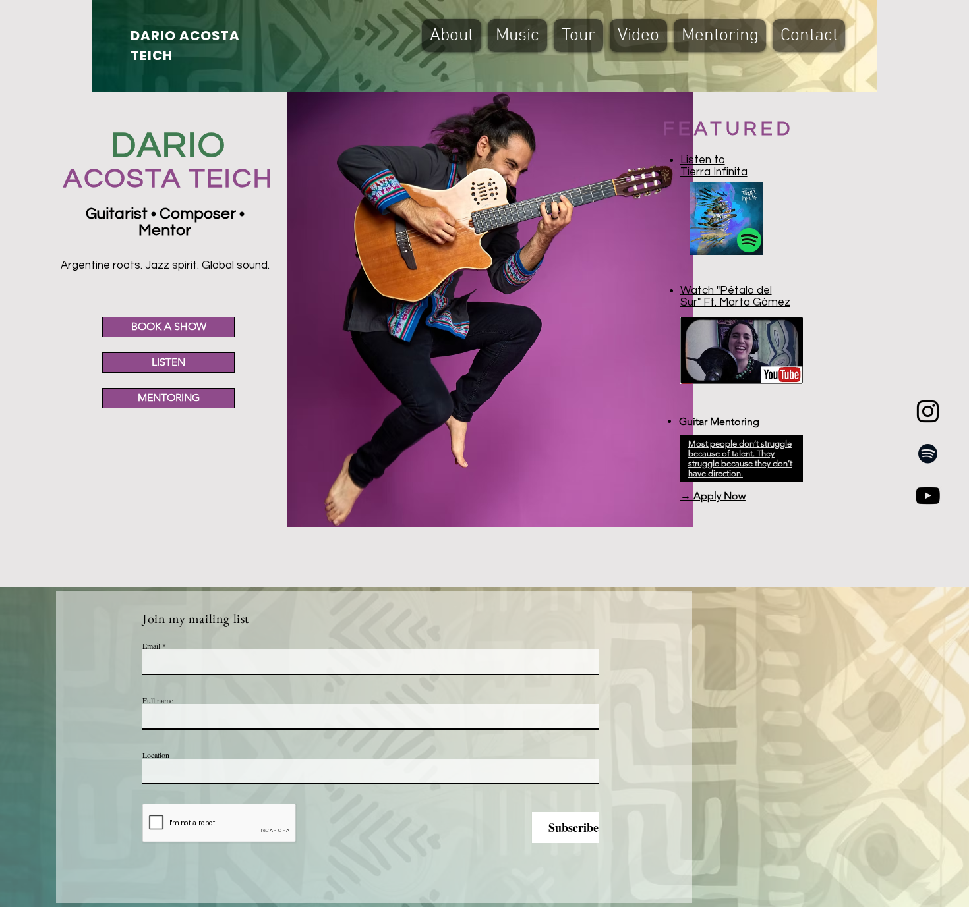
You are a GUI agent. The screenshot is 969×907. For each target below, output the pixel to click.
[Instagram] (928, 411)
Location (155, 755)
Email (151, 645)
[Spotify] (928, 453)
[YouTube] (928, 495)
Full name (157, 700)
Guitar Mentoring (719, 421)
